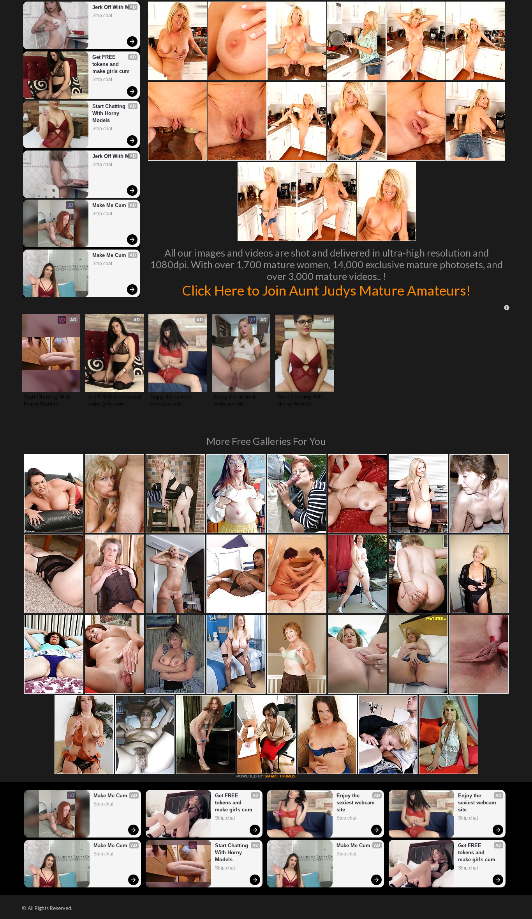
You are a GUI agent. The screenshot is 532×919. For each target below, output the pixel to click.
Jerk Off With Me (112, 7)
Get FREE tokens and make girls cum (111, 64)
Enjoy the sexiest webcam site (172, 400)
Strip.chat (102, 15)
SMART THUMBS (280, 776)
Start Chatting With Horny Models (109, 113)
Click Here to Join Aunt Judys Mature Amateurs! (326, 290)
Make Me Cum (109, 205)
